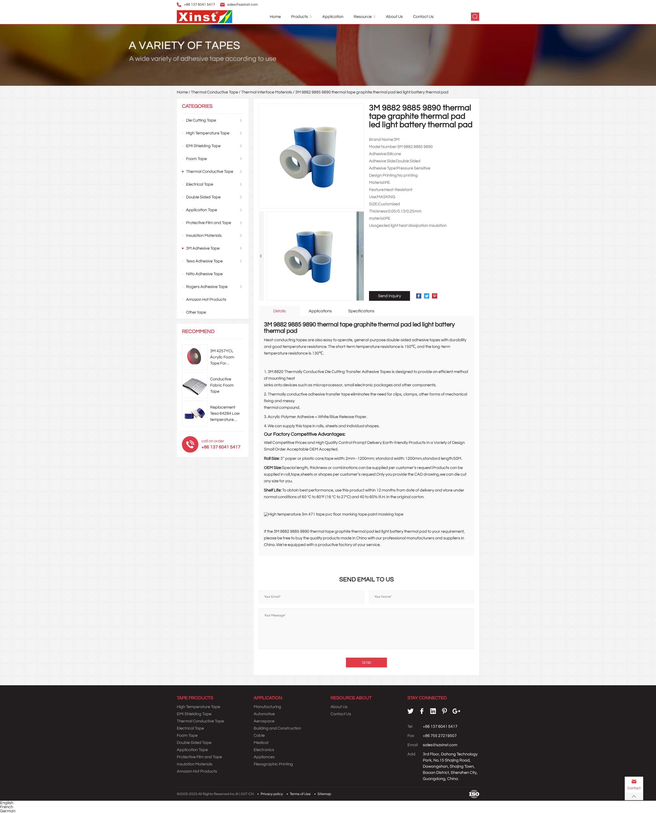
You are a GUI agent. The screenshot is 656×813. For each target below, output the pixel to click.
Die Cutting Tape (201, 120)
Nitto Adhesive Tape (204, 274)
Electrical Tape (199, 184)
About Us (394, 17)
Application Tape (201, 210)
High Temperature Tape (207, 133)
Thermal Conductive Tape (214, 92)
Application (332, 17)
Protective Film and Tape (208, 223)
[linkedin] (433, 711)
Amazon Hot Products (206, 299)
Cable (259, 735)
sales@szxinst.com (242, 4)
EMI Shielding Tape (203, 146)
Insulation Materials (204, 235)
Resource (363, 17)
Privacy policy (272, 794)
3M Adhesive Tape (203, 248)
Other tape (196, 312)
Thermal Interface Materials (266, 92)
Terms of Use (300, 794)
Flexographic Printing (273, 764)
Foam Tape (196, 159)
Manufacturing (267, 707)
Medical (261, 743)
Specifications (361, 311)
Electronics (264, 750)
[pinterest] (444, 711)
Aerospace (264, 721)
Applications (320, 311)
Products (299, 17)
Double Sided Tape (203, 197)
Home (275, 17)
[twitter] (410, 711)
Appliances (264, 757)
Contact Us (423, 17)
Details (279, 311)
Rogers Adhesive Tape (207, 287)
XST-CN (247, 794)
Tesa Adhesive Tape (204, 261)
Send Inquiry (389, 296)
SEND (366, 663)
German (7, 811)
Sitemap (324, 794)
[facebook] (421, 711)
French (6, 807)
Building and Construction (277, 728)
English (6, 803)
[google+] (456, 711)
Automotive (264, 714)
